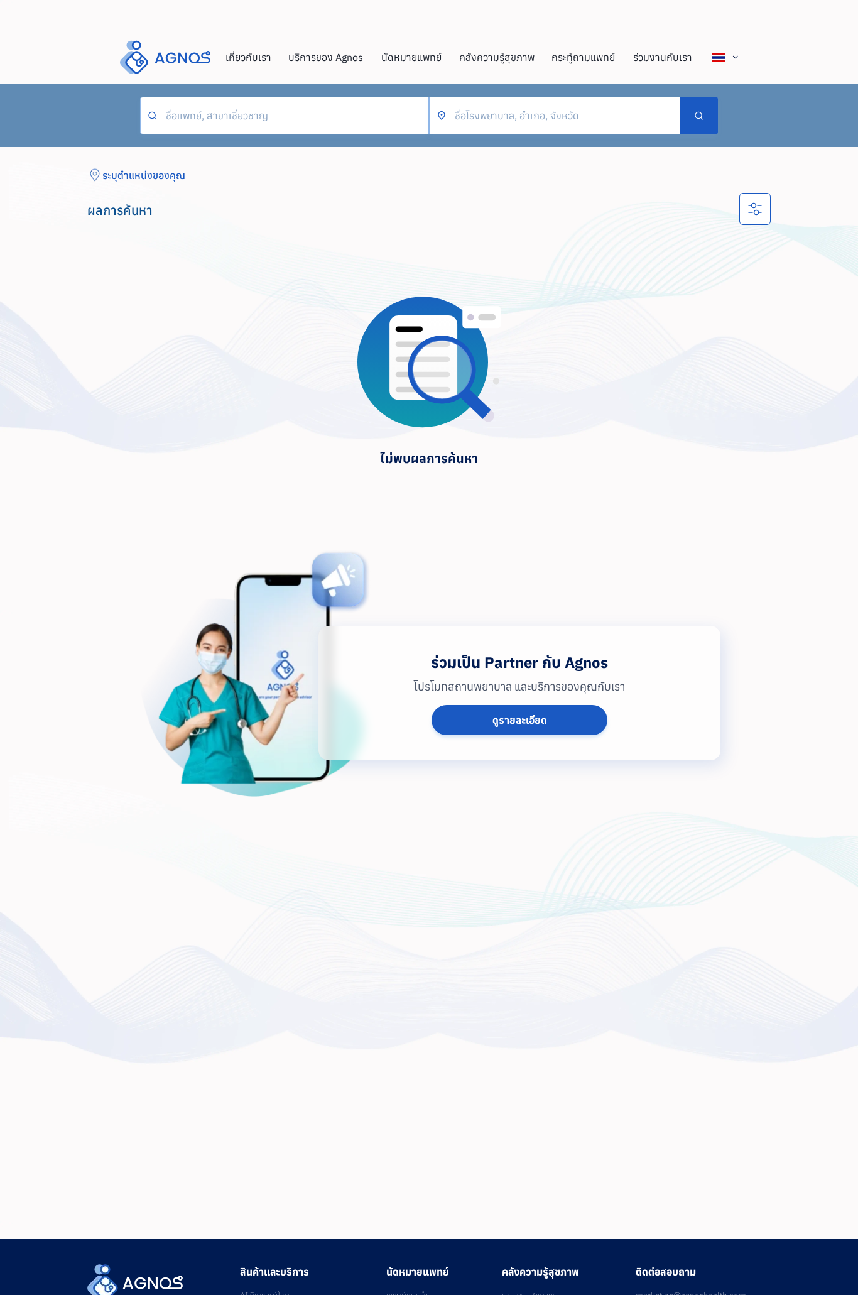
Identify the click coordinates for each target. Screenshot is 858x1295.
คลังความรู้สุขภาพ (497, 57)
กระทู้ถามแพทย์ (583, 57)
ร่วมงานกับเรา (662, 57)
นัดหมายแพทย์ (411, 57)
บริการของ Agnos (325, 57)
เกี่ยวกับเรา (248, 57)
